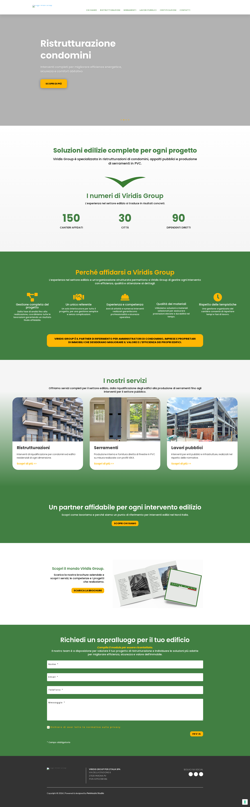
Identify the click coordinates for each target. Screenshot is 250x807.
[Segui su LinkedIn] (191, 774)
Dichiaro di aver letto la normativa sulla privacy (86, 727)
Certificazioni (168, 10)
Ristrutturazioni (110, 10)
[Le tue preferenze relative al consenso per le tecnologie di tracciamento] (245, 802)
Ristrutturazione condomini (78, 49)
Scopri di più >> (27, 463)
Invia (196, 734)
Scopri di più (54, 83)
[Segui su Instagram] (201, 774)
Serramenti (130, 10)
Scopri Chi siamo (125, 523)
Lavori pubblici (148, 10)
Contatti (185, 10)
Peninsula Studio (95, 793)
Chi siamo (91, 10)
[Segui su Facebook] (196, 774)
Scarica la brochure (88, 590)
